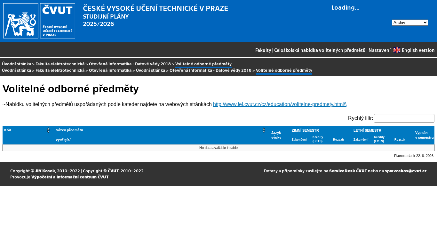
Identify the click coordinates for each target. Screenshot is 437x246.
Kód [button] (7, 130)
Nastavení (380, 50)
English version (418, 50)
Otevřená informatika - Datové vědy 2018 (130, 63)
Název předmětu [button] (69, 130)
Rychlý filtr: (360, 118)
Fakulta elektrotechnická (60, 63)
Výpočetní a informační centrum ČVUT (69, 176)
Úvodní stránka (16, 63)
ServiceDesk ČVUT (348, 170)
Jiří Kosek (45, 170)
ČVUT (113, 170)
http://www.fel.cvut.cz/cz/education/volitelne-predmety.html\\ (279, 104)
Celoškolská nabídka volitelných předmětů (320, 50)
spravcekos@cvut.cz (406, 170)
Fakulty (263, 50)
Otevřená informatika (110, 70)
